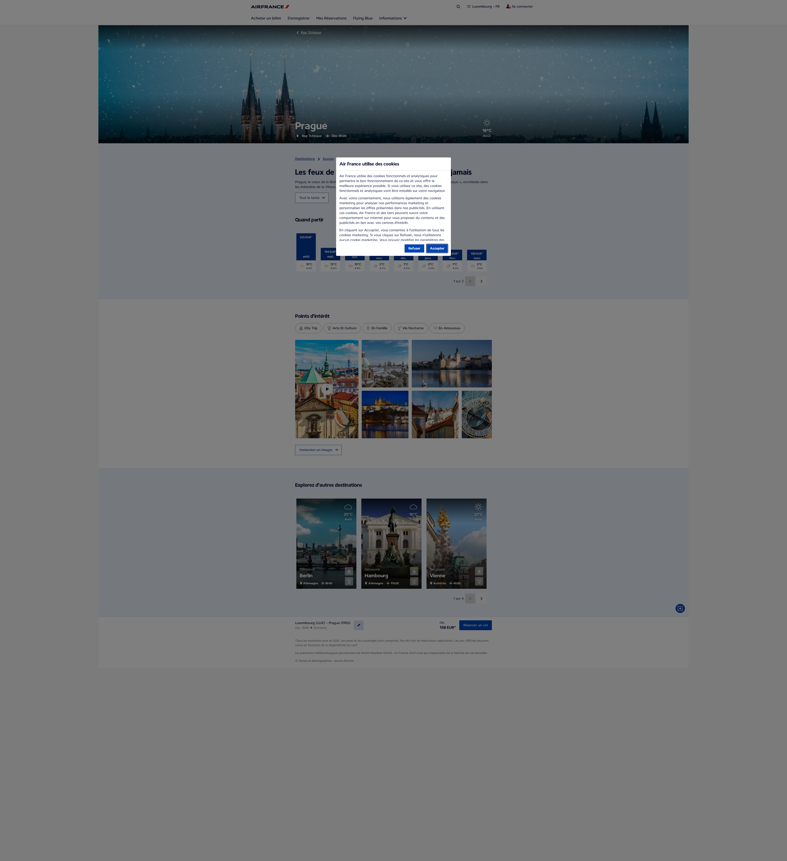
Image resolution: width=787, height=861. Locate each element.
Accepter (437, 248)
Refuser (414, 248)
